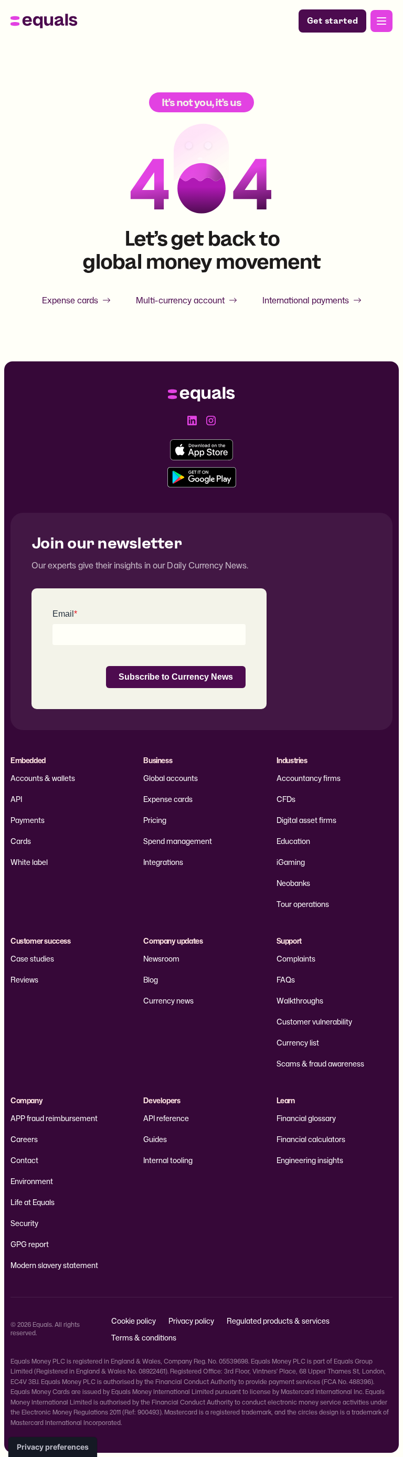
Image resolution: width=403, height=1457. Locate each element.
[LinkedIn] (192, 420)
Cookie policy (133, 1321)
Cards (20, 841)
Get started (332, 20)
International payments (305, 300)
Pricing (154, 820)
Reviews (24, 980)
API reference (166, 1118)
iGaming (291, 862)
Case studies (32, 959)
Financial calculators (311, 1139)
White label (29, 862)
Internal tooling (168, 1160)
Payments (27, 820)
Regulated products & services (278, 1321)
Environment (31, 1181)
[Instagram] (211, 420)
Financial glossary (306, 1118)
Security (24, 1223)
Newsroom (161, 959)
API (16, 799)
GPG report (29, 1244)
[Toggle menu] (381, 21)
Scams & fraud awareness (320, 1064)
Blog (150, 980)
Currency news (168, 1001)
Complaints (296, 959)
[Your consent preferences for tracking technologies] (52, 1447)
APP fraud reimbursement (54, 1118)
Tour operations (303, 904)
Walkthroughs (300, 1001)
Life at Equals (32, 1202)
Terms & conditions (143, 1338)
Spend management (177, 841)
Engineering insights (310, 1160)
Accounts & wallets (42, 778)
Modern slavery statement (54, 1265)
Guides (155, 1139)
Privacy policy (191, 1321)
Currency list (298, 1043)
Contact (24, 1160)
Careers (24, 1139)
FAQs (286, 980)
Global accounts (170, 778)
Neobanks (293, 883)
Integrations (163, 862)
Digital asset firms (306, 820)
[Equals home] (44, 21)
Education (293, 841)
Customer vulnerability (314, 1022)
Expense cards (70, 300)
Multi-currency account (180, 300)
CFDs (286, 799)
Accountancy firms (309, 778)
